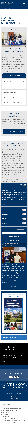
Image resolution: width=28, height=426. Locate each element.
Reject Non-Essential (14, 240)
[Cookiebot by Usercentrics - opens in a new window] (20, 185)
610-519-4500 (14, 398)
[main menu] (24, 3)
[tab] (14, 81)
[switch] (24, 214)
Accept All (14, 233)
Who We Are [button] (7, 81)
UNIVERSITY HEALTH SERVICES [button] (11, 337)
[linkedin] (15, 377)
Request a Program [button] (9, 97)
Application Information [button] (10, 92)
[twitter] (12, 377)
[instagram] (18, 377)
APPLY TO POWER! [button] (14, 76)
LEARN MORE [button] (13, 286)
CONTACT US (14, 396)
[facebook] (10, 377)
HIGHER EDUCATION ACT (10, 411)
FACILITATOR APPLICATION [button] (14, 131)
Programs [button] (6, 87)
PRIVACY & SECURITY (9, 407)
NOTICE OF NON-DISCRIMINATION (12, 409)
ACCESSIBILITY (7, 412)
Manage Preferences (14, 236)
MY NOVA (5, 414)
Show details (20, 229)
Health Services (5, 8)
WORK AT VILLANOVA (9, 418)
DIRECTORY (6, 416)
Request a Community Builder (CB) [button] (13, 102)
